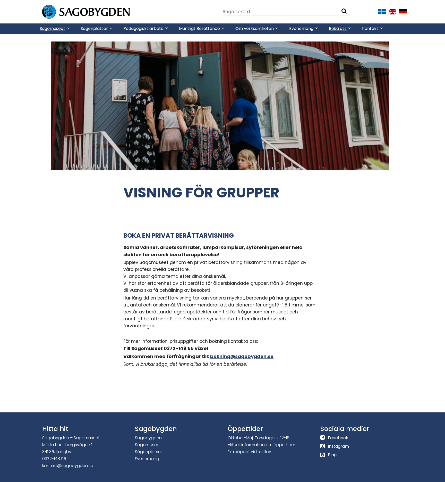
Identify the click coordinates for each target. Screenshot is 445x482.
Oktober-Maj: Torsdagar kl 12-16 (258, 438)
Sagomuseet (148, 445)
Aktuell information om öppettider (261, 445)
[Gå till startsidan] (101, 11)
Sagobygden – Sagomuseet (71, 438)
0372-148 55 (54, 459)
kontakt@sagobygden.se (67, 466)
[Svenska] (382, 11)
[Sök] (344, 11)
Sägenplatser (148, 452)
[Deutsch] (403, 11)
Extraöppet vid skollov (249, 452)
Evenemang (147, 459)
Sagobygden (148, 438)
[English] (392, 11)
